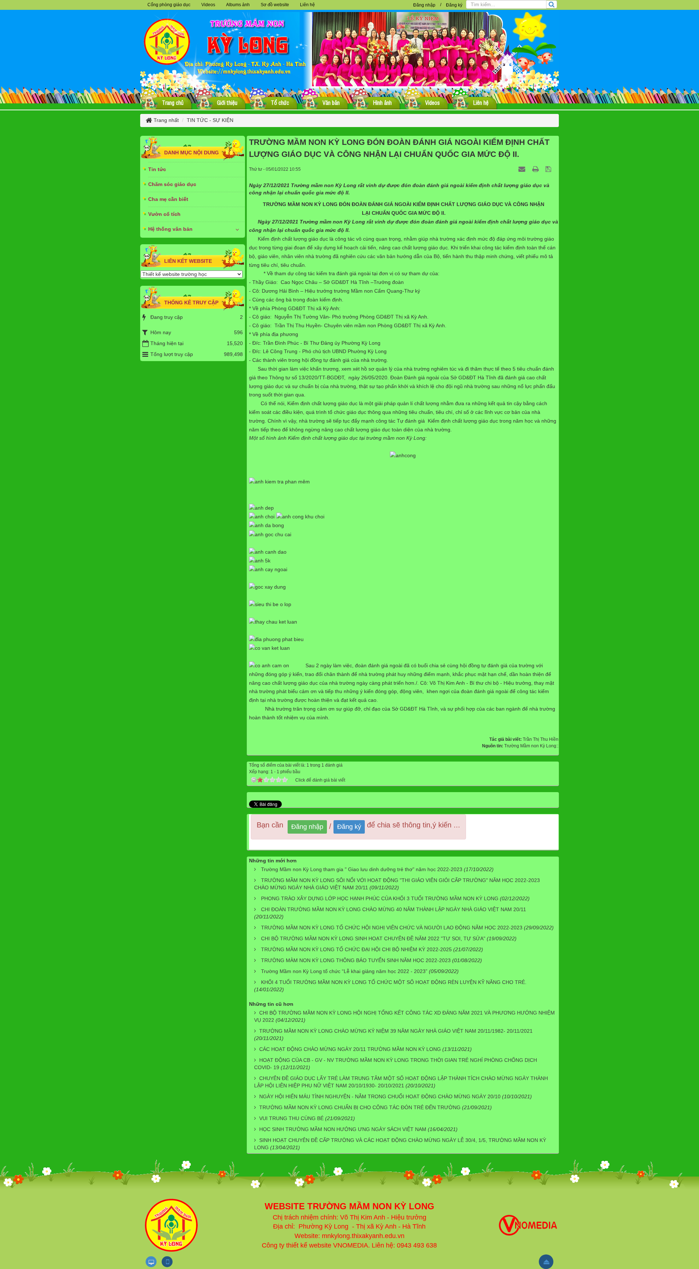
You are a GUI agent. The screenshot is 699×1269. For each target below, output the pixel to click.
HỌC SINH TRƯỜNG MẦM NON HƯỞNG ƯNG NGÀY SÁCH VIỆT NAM (342, 1129)
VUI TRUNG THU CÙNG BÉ (291, 1118)
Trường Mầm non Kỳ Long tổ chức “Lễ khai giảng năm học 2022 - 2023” (344, 971)
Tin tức (157, 169)
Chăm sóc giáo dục (172, 184)
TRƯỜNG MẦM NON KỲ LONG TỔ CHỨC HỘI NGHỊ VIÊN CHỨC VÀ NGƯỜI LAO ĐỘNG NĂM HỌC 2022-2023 (391, 927)
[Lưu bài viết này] (549, 169)
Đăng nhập (424, 5)
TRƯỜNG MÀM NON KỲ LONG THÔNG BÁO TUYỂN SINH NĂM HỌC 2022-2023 (356, 960)
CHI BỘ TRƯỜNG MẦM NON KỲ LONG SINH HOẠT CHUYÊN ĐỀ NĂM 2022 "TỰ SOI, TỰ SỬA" (373, 938)
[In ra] (536, 169)
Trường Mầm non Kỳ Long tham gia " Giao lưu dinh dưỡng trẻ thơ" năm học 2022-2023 (361, 869)
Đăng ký (454, 5)
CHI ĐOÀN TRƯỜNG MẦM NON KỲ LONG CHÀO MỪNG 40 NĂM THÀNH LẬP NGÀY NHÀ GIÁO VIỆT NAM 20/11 (393, 909)
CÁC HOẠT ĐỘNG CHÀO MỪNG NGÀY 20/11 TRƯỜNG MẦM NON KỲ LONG (350, 1049)
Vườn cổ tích (164, 214)
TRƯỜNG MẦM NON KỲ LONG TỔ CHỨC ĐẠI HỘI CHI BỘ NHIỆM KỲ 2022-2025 (356, 949)
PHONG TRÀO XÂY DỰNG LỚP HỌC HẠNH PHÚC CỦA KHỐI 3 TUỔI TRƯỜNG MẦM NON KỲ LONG (379, 898)
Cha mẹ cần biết (168, 199)
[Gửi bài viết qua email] (522, 169)
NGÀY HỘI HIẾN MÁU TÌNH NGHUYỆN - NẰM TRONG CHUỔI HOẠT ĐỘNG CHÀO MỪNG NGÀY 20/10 (380, 1096)
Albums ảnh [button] (238, 4)
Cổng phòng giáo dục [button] (168, 4)
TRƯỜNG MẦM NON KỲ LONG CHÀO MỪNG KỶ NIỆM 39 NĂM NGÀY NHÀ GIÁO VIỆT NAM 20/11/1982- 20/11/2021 (396, 1031)
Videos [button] (208, 4)
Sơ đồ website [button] (275, 4)
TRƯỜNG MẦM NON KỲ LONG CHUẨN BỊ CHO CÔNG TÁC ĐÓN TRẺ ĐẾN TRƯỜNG (360, 1107)
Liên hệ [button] (307, 4)
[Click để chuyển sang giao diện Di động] (167, 1261)
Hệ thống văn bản (170, 229)
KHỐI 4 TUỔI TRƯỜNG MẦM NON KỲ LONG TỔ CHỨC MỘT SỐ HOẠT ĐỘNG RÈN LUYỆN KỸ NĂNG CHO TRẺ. (393, 982)
